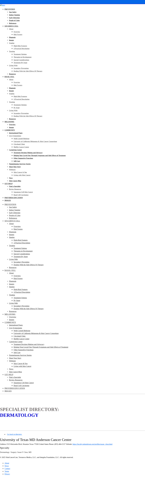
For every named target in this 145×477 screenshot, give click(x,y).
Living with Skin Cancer (22, 175)
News (11, 178)
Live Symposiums (15, 136)
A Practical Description (21, 48)
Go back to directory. (14, 434)
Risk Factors (18, 34)
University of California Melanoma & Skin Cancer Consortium (35, 141)
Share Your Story (15, 167)
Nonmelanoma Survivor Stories (20, 164)
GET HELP (9, 184)
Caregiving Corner (15, 150)
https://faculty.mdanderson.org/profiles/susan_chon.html (92, 444)
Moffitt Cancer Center (21, 147)
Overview (17, 32)
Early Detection (14, 18)
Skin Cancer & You (20, 172)
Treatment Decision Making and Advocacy (28, 153)
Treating (12, 51)
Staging (11, 43)
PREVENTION (10, 9)
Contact (7, 469)
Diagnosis (12, 37)
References (12, 23)
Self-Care (17, 161)
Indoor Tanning (14, 15)
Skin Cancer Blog (15, 181)
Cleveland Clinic (19, 144)
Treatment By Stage (20, 63)
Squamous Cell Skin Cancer (23, 192)
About (11, 29)
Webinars (12, 169)
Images (11, 40)
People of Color (14, 20)
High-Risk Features (20, 46)
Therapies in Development (22, 57)
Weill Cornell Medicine (21, 138)
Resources (12, 74)
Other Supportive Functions (23, 158)
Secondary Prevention (21, 68)
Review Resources (15, 189)
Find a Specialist (15, 186)
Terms (7, 471)
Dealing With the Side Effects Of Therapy (28, 71)
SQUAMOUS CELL (11, 26)
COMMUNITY (10, 130)
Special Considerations (21, 60)
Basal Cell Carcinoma (21, 195)
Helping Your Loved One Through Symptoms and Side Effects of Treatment (40, 155)
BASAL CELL (9, 77)
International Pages (15, 133)
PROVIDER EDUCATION (14, 198)
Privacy (7, 474)
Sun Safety (13, 12)
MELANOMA (9, 122)
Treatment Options (20, 54)
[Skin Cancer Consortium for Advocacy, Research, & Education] (2, 5)
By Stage (17, 108)
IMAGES (8, 200)
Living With (13, 65)
